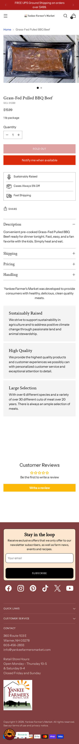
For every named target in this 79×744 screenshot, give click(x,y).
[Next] (73, 5)
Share (12, 209)
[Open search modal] (65, 16)
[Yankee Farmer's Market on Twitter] (58, 588)
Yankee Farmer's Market (38, 721)
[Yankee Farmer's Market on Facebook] (9, 588)
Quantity (9, 127)
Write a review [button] (39, 488)
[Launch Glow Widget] (9, 734)
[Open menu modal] (5, 16)
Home (7, 29)
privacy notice (40, 725)
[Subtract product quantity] (7, 135)
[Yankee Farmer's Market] (39, 16)
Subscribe (39, 573)
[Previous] (6, 5)
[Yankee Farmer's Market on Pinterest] (33, 588)
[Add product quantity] (18, 135)
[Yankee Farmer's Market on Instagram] (21, 588)
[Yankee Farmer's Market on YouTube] (70, 588)
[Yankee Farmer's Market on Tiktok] (45, 588)
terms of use (19, 725)
